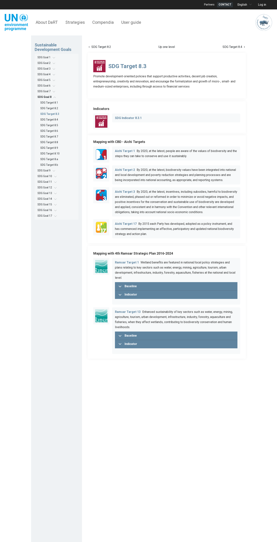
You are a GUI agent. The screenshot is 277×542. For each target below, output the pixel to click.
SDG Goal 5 (44, 79)
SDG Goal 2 (44, 62)
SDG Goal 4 (44, 74)
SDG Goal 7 (44, 91)
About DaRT (47, 22)
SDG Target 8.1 (49, 102)
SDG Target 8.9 (49, 147)
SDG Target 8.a (49, 159)
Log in (262, 4)
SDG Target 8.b (49, 164)
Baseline (131, 286)
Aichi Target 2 (125, 170)
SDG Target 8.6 (49, 130)
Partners (209, 4)
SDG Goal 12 (44, 187)
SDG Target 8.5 (49, 125)
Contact (225, 4)
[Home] (263, 22)
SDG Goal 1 (44, 57)
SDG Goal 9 (44, 170)
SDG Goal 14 (44, 198)
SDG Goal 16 (44, 210)
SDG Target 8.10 (50, 153)
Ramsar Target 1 (127, 262)
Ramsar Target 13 (128, 312)
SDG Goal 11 (44, 181)
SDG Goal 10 (44, 176)
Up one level (166, 47)
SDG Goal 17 (44, 215)
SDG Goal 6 (44, 85)
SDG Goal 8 (44, 96)
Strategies (75, 22)
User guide (131, 22)
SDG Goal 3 (44, 68)
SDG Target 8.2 (49, 108)
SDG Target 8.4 (49, 119)
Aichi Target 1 (125, 151)
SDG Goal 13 (44, 193)
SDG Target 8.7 (49, 136)
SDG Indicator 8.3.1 (128, 118)
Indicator (131, 294)
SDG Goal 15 (44, 204)
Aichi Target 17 (126, 224)
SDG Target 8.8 (49, 142)
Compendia (103, 22)
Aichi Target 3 (125, 191)
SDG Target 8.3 (49, 113)
